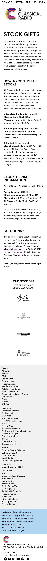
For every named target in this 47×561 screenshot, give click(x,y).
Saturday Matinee (10, 436)
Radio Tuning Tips (10, 486)
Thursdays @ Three (11, 444)
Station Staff (7, 379)
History (5, 374)
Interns (5, 402)
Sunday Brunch (9, 441)
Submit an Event (9, 453)
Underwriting (8, 481)
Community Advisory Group (15, 394)
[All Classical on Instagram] (13, 559)
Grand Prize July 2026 (12, 467)
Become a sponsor (23, 288)
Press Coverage (9, 384)
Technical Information (12, 491)
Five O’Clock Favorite (12, 421)
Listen (19, 2)
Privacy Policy (8, 504)
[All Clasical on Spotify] (22, 559)
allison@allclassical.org (14, 109)
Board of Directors (10, 391)
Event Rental (7, 458)
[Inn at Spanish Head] (23, 316)
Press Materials (9, 494)
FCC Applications (10, 501)
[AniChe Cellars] (23, 297)
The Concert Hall (10, 418)
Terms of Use (23, 555)
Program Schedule (10, 411)
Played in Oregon (10, 434)
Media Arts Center (10, 386)
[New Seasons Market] (23, 334)
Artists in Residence (11, 389)
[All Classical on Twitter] (9, 559)
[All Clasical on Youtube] (18, 559)
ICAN (42, 2)
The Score (6, 439)
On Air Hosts (8, 381)
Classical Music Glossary (13, 476)
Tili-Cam (6, 404)
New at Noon (8, 426)
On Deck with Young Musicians (16, 431)
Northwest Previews (11, 429)
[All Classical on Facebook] (5, 559)
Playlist (31, 2)
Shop (4, 399)
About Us (6, 371)
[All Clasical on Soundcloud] (27, 559)
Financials (6, 496)
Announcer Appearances (13, 460)
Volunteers (7, 397)
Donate (7, 2)
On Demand (7, 413)
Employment (7, 479)
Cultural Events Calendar (13, 450)
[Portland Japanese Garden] (23, 352)
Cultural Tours (8, 455)
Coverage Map (9, 489)
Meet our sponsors (23, 285)
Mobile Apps (8, 484)
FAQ (4, 376)
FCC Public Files (10, 499)
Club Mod (6, 416)
